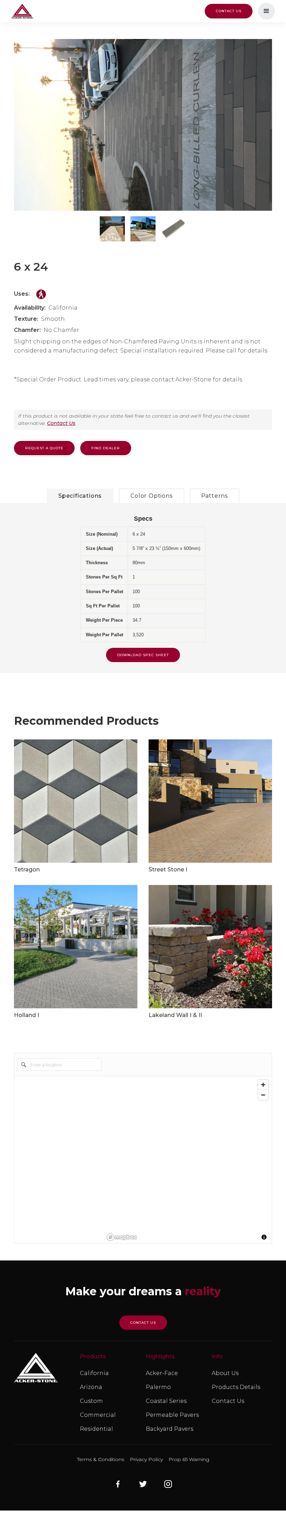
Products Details (236, 1387)
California (94, 1373)
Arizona (91, 1387)
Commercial (98, 1415)
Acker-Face (162, 1373)
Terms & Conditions (100, 1459)
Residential (96, 1429)
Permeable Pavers (172, 1415)
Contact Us (61, 423)
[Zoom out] (263, 1095)
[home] (22, 11)
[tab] (80, 496)
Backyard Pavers (169, 1429)
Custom (91, 1401)
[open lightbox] (143, 125)
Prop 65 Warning (188, 1459)
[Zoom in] (263, 1085)
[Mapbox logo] (121, 1237)
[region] (188, 1159)
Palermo (158, 1387)
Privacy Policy (146, 1459)
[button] (266, 11)
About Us (225, 1373)
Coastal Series (166, 1401)
